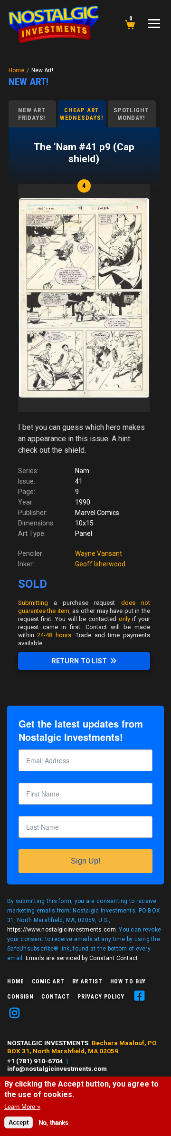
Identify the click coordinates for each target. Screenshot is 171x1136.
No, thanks (53, 1122)
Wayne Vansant (98, 553)
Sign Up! (85, 861)
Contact (55, 996)
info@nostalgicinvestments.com (57, 1068)
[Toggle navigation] (154, 23)
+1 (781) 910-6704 (35, 1061)
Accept (18, 1122)
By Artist (87, 981)
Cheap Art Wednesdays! (82, 114)
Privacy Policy (100, 996)
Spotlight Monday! (131, 114)
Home (16, 70)
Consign (20, 996)
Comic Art (48, 981)
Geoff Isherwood (100, 564)
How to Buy (128, 981)
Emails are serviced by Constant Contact (82, 958)
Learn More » (22, 1106)
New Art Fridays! (32, 114)
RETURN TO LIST (79, 661)
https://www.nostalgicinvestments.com (61, 929)
